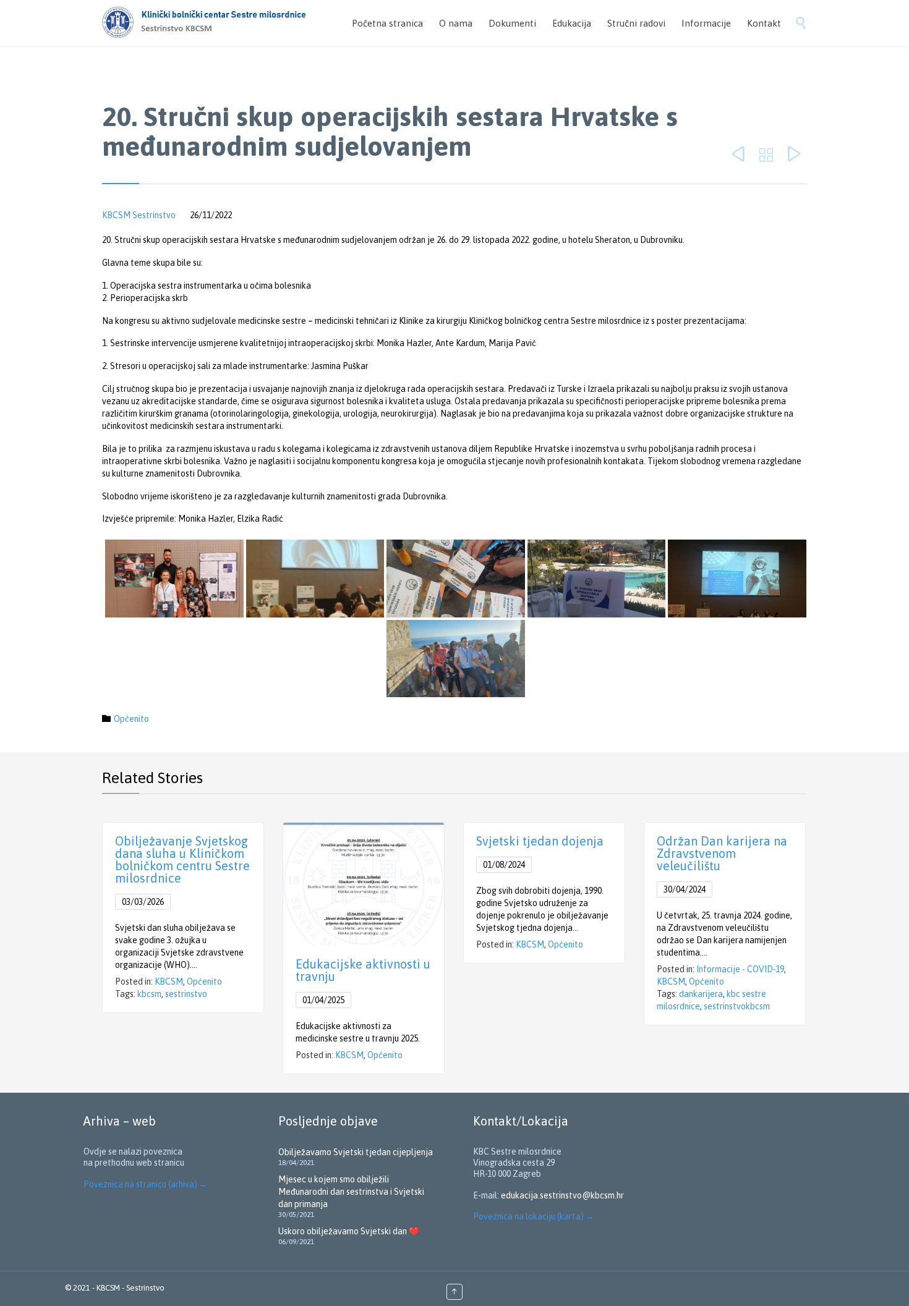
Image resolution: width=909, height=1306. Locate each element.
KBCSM (169, 981)
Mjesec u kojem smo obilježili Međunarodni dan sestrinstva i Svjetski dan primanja (351, 1191)
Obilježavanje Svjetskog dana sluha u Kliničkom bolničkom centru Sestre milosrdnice (182, 859)
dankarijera (701, 994)
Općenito (131, 719)
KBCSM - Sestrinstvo (130, 1287)
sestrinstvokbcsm (737, 1006)
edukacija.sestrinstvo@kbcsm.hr (562, 1195)
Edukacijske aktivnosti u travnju (363, 970)
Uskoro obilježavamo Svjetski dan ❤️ (348, 1231)
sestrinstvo (186, 994)
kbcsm (149, 994)
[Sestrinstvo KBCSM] (222, 23)
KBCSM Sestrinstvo (139, 215)
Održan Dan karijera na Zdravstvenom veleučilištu (722, 853)
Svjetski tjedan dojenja (540, 841)
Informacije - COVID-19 (740, 969)
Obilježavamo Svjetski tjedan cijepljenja (355, 1152)
